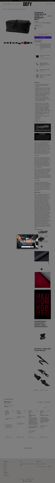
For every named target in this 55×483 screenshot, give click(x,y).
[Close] (38, 234)
